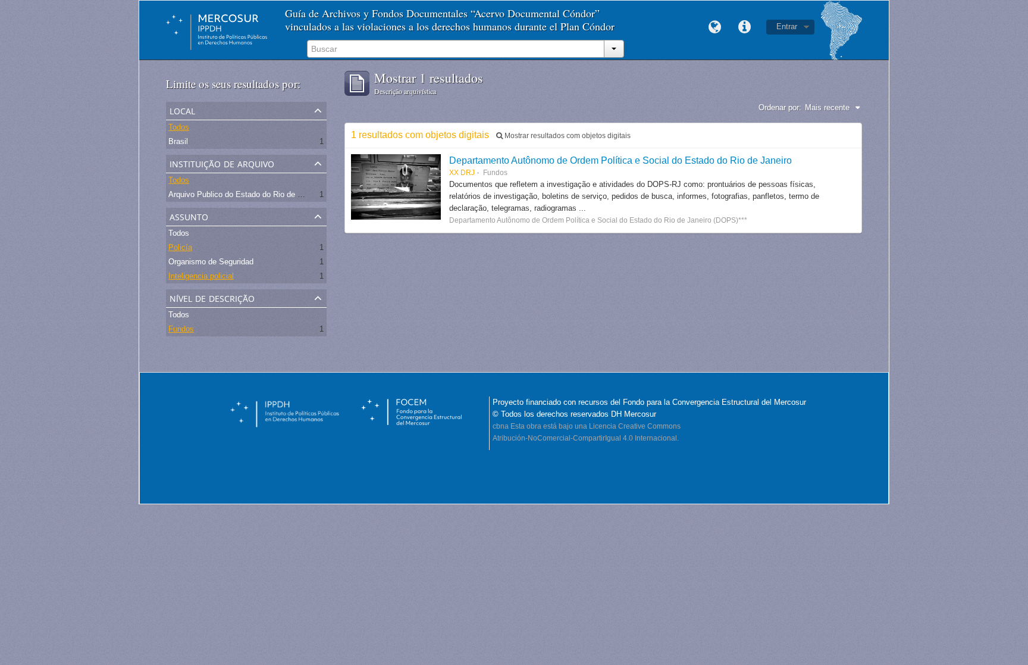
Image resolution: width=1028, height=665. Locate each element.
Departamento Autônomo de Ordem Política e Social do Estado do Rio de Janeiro (620, 160)
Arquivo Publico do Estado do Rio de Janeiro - (247, 194)
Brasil (178, 141)
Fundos (181, 328)
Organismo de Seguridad (210, 261)
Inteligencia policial (201, 275)
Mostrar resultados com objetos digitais (567, 136)
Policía (180, 247)
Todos (178, 127)
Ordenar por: (780, 107)
